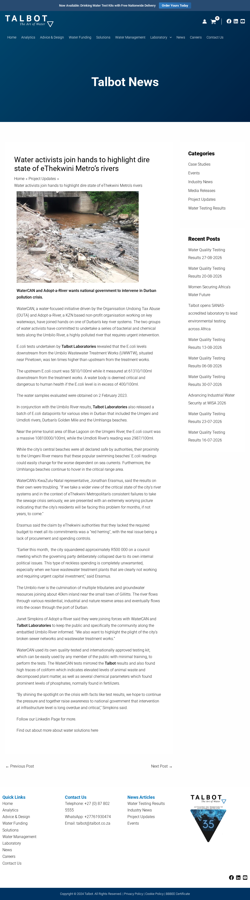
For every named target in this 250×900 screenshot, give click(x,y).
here (94, 730)
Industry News (200, 182)
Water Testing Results (207, 208)
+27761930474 (97, 816)
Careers (8, 856)
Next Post (162, 766)
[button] (169, 37)
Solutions (10, 830)
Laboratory (11, 843)
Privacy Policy (133, 894)
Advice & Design (16, 816)
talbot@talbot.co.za (93, 823)
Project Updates (202, 199)
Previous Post (19, 766)
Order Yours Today (175, 5)
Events (194, 173)
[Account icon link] (204, 21)
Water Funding (15, 823)
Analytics (10, 810)
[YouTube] (242, 21)
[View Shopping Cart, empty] (213, 22)
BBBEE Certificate (178, 894)
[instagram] (235, 21)
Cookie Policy (154, 894)
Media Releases (201, 190)
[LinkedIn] (238, 877)
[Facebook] (229, 21)
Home (7, 803)
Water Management (19, 836)
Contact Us (11, 863)
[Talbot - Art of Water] (29, 20)
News (7, 850)
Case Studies (199, 164)
